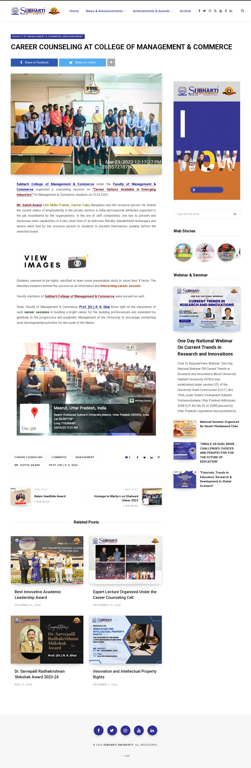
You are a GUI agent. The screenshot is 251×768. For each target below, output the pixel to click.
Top (127, 756)
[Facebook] (99, 730)
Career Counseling (29, 457)
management (85, 457)
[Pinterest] (159, 457)
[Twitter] (112, 730)
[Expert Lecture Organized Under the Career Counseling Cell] (125, 560)
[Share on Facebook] (137, 457)
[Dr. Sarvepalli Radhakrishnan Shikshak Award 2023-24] (47, 640)
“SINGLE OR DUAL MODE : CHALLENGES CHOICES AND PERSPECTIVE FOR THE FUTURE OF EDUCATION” (218, 452)
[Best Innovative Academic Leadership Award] (47, 560)
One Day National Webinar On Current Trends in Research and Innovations (205, 347)
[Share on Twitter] (144, 457)
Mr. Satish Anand (27, 465)
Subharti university (118, 745)
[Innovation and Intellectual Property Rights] (125, 640)
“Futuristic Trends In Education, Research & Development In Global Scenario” (216, 479)
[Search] (240, 10)
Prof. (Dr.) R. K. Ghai (63, 465)
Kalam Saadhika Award (49, 496)
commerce (59, 457)
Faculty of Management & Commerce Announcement (47, 36)
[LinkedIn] (151, 457)
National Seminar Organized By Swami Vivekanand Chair (219, 424)
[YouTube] (139, 730)
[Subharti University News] (35, 11)
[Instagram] (125, 730)
